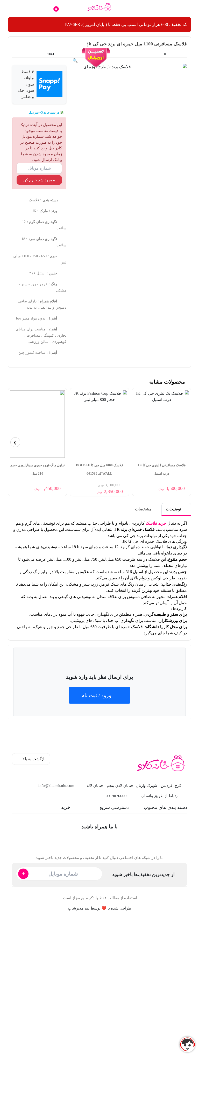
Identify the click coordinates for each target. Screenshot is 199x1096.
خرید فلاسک (156, 523)
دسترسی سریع (114, 807)
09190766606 (117, 796)
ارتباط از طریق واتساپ (160, 796)
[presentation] (15, 442)
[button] (180, 7)
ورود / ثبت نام (96, 695)
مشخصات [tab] (143, 509)
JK (34, 211)
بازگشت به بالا (34, 759)
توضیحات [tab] (174, 509)
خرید (65, 807)
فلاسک (34, 200)
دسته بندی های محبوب (165, 807)
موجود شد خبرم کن (39, 180)
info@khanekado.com (56, 785)
